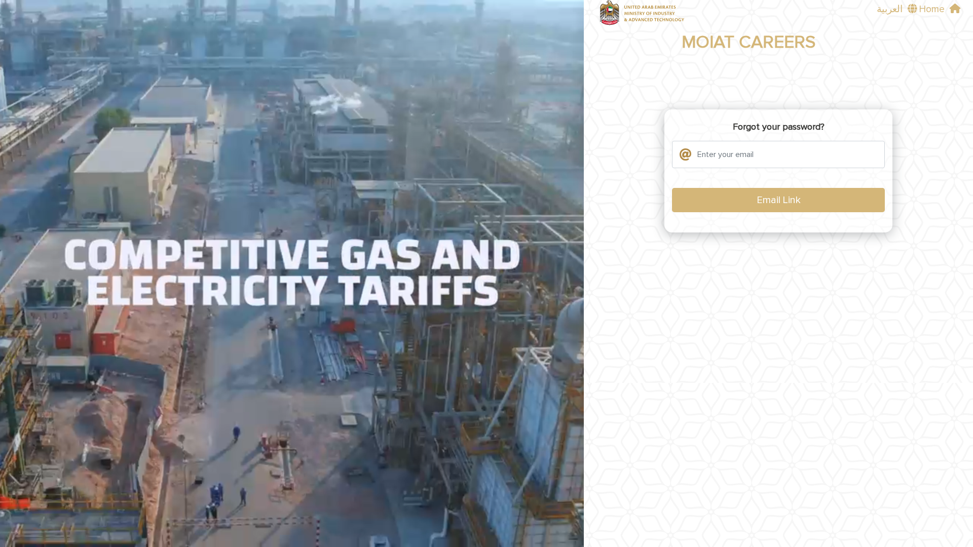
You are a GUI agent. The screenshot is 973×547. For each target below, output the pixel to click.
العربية (890, 9)
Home (932, 9)
